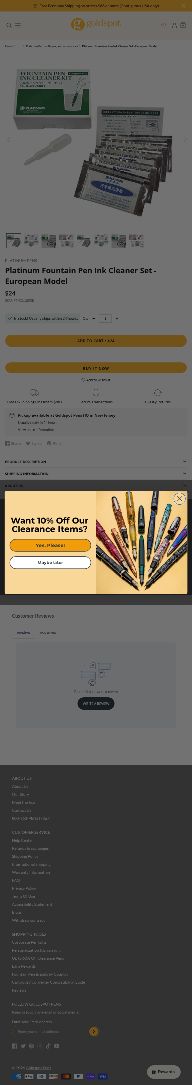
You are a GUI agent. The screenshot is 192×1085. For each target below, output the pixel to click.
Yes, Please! (50, 545)
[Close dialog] (180, 499)
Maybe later (50, 562)
